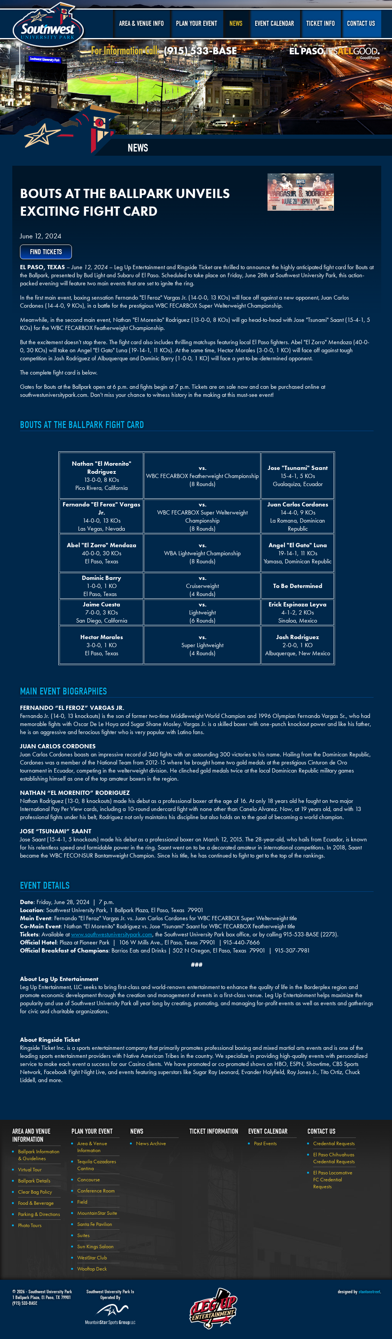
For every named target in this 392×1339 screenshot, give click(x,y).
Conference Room (96, 1190)
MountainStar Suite (97, 1212)
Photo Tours (30, 1225)
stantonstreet (369, 1291)
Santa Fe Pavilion (94, 1224)
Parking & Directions (39, 1214)
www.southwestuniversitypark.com (111, 934)
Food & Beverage (36, 1202)
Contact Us (361, 24)
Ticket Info (320, 24)
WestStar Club (92, 1257)
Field (82, 1201)
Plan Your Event (196, 24)
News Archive (151, 1143)
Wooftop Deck (92, 1268)
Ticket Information (213, 1131)
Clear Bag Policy (35, 1191)
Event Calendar (274, 24)
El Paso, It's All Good (334, 53)
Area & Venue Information (92, 1147)
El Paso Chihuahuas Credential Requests (334, 1158)
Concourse (88, 1179)
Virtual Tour (30, 1169)
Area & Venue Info (141, 24)
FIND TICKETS (46, 252)
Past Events (265, 1143)
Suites (83, 1235)
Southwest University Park (49, 26)
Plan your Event (92, 1131)
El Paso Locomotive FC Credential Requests (332, 1179)
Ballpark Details (34, 1180)
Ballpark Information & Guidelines (39, 1155)
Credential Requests (334, 1143)
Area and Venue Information (31, 1135)
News (236, 24)
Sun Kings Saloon (95, 1246)
